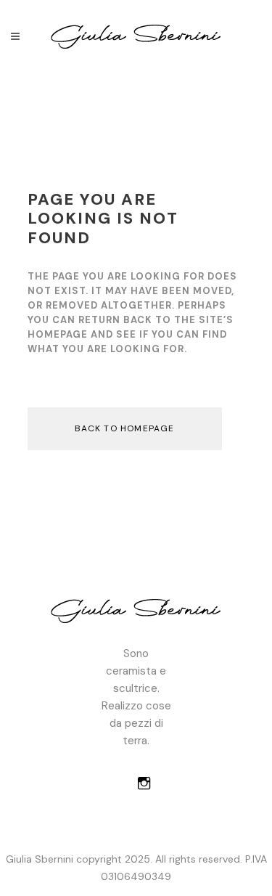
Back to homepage (125, 428)
